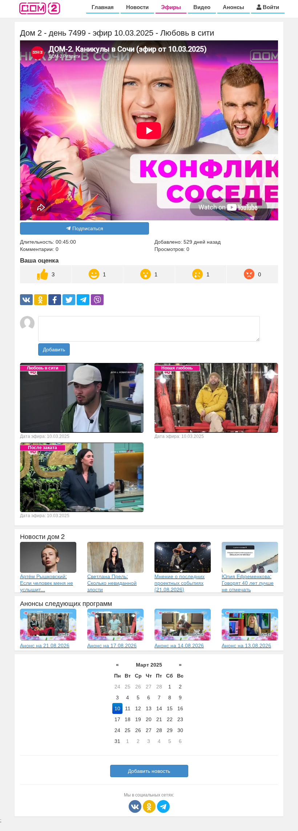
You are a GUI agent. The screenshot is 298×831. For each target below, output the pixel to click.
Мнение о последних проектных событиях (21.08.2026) (179, 582)
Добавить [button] (54, 349)
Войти (270, 7)
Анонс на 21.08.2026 (44, 645)
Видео (201, 7)
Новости (137, 7)
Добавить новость (149, 771)
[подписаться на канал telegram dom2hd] (163, 806)
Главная (103, 7)
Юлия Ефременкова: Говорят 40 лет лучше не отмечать (248, 582)
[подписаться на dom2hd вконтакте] (136, 806)
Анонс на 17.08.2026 (112, 645)
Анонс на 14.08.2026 (179, 645)
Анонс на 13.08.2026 (246, 645)
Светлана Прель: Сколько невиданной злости (112, 582)
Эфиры (171, 7)
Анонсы (233, 7)
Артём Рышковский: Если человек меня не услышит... (46, 582)
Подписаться (87, 228)
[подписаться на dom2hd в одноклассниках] (150, 806)
